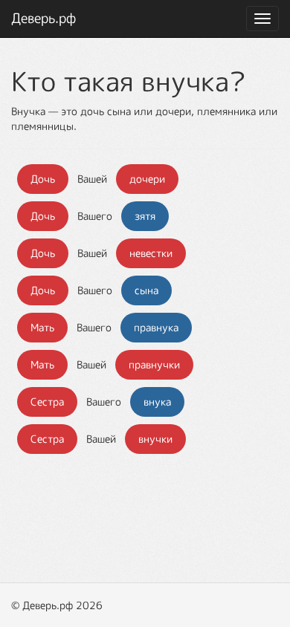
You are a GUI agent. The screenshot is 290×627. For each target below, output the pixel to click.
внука (157, 401)
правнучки (154, 364)
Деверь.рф (43, 18)
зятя (145, 216)
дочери (147, 179)
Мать (42, 327)
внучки (155, 439)
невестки (151, 253)
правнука (156, 327)
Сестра (47, 401)
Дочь (42, 179)
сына (146, 290)
